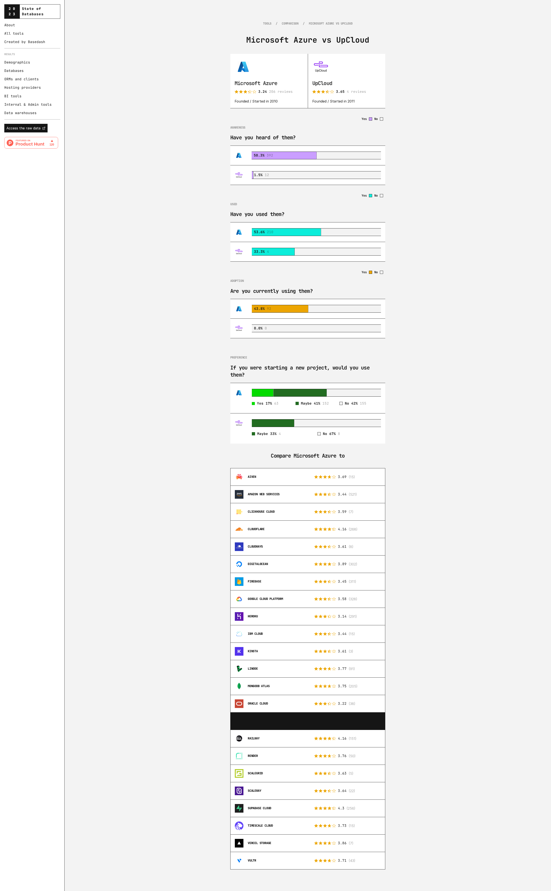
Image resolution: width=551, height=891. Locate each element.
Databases (14, 70)
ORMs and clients (21, 79)
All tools (14, 33)
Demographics (17, 62)
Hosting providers (22, 87)
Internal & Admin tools (28, 104)
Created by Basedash (24, 42)
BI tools (13, 96)
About (9, 25)
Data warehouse (19, 113)
